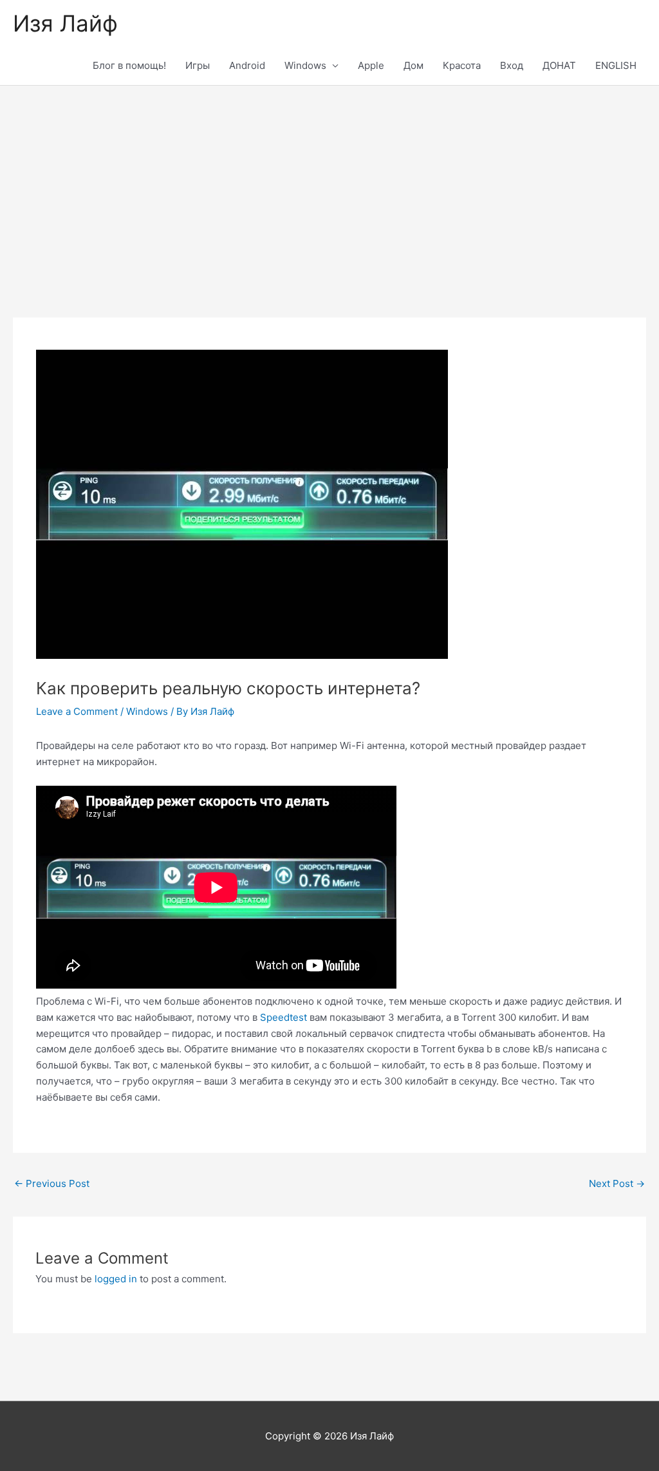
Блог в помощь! (129, 65)
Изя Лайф (65, 23)
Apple (371, 65)
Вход (511, 65)
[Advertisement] (329, 182)
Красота (462, 65)
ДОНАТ (559, 65)
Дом (413, 65)
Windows (305, 65)
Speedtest (283, 1017)
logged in (116, 1279)
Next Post (617, 1183)
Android (247, 65)
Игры (197, 65)
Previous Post (51, 1183)
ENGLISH (615, 65)
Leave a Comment (77, 711)
